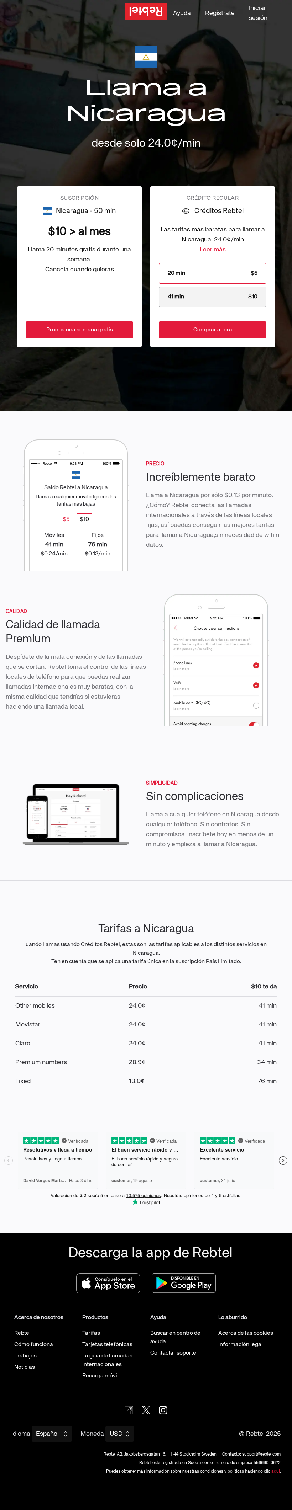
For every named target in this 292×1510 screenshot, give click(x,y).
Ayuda (182, 13)
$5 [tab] (66, 519)
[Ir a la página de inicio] (146, 13)
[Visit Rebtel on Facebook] (129, 1410)
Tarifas (91, 1333)
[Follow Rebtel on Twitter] (146, 1410)
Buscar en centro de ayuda (175, 1337)
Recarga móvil (100, 1376)
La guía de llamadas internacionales (107, 1360)
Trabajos (25, 1356)
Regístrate (220, 13)
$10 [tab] (84, 519)
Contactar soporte (173, 1353)
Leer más (213, 249)
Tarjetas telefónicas (107, 1345)
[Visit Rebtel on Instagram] (163, 1410)
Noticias (24, 1367)
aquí (275, 1471)
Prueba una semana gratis (79, 330)
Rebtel (22, 1333)
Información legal (240, 1345)
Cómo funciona (33, 1345)
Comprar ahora (212, 330)
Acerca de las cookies (245, 1333)
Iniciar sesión (258, 13)
